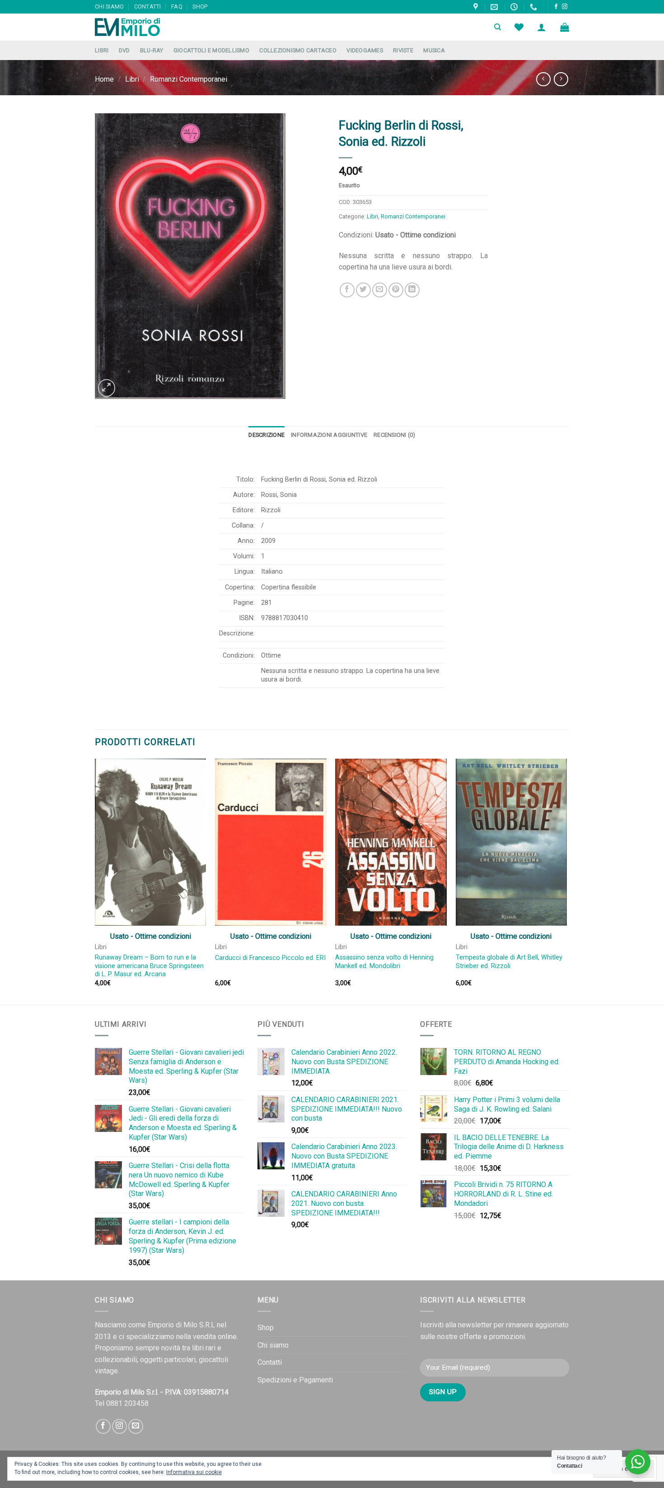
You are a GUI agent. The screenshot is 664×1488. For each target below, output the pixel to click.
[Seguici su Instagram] (564, 7)
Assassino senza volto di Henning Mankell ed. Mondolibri (384, 962)
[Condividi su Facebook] (347, 290)
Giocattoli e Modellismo (211, 50)
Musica (434, 50)
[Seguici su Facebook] (556, 7)
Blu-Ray (152, 50)
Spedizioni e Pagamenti (295, 1380)
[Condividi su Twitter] (363, 290)
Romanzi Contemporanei (188, 79)
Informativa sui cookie (194, 1472)
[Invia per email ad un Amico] (379, 290)
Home (104, 79)
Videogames (364, 50)
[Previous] (95, 881)
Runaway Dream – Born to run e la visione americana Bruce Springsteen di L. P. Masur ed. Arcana (149, 966)
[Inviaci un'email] (135, 1426)
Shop (199, 6)
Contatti (147, 6)
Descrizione (266, 434)
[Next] (566, 881)
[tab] (266, 435)
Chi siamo (109, 6)
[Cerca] (497, 27)
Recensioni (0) (395, 434)
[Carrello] (564, 27)
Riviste (403, 50)
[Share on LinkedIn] (412, 290)
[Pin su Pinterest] (395, 290)
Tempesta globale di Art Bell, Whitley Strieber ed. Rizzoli (509, 962)
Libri (101, 50)
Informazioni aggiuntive (329, 434)
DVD (124, 50)
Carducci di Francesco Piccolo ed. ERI (270, 958)
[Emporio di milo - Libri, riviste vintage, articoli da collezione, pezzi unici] (140, 27)
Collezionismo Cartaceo (298, 50)
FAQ (176, 6)
